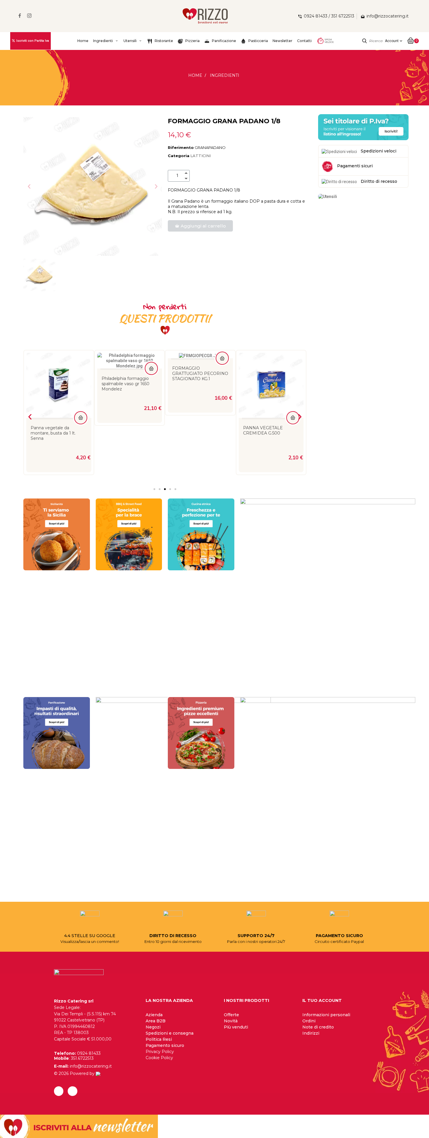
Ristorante (163, 41)
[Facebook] (58, 1091)
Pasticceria (257, 41)
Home (82, 41)
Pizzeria (192, 41)
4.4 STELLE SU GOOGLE (89, 935)
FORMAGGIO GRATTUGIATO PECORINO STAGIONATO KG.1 (130, 373)
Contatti (304, 41)
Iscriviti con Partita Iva (32, 41)
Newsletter (282, 41)
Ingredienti (103, 41)
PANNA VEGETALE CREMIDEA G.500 (192, 430)
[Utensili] (327, 196)
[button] (29, 186)
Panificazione (223, 41)
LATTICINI (200, 155)
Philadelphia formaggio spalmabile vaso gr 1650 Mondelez (55, 384)
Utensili (130, 41)
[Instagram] (72, 1091)
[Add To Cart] (80, 368)
